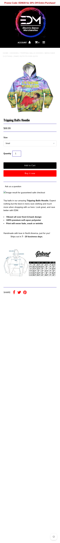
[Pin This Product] (25, 292)
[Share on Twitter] (19, 292)
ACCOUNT (22, 43)
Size (5, 137)
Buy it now (30, 173)
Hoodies (14, 53)
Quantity (7, 153)
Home (5, 53)
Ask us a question (13, 186)
